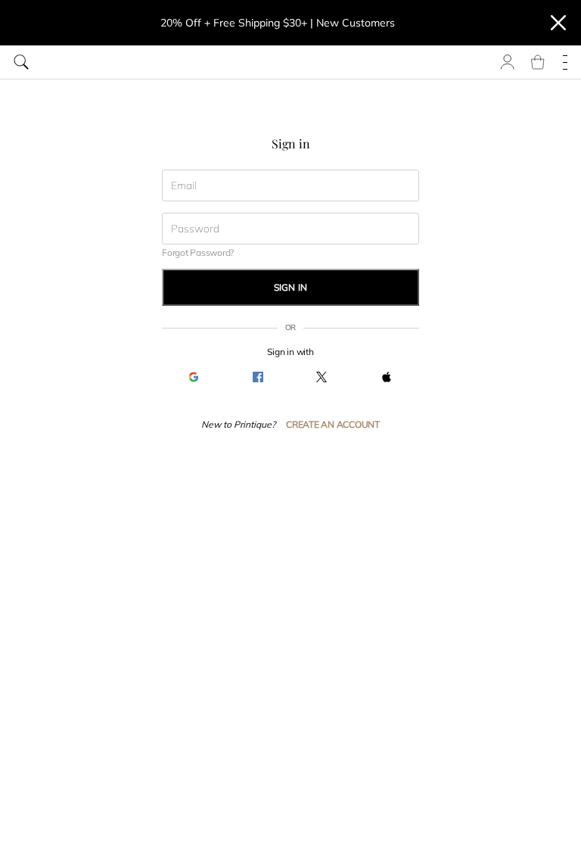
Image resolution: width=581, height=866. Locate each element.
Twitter (322, 377)
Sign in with (290, 351)
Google (194, 377)
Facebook (258, 377)
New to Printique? (238, 424)
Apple (387, 377)
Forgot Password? (198, 252)
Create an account (333, 424)
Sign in (291, 287)
